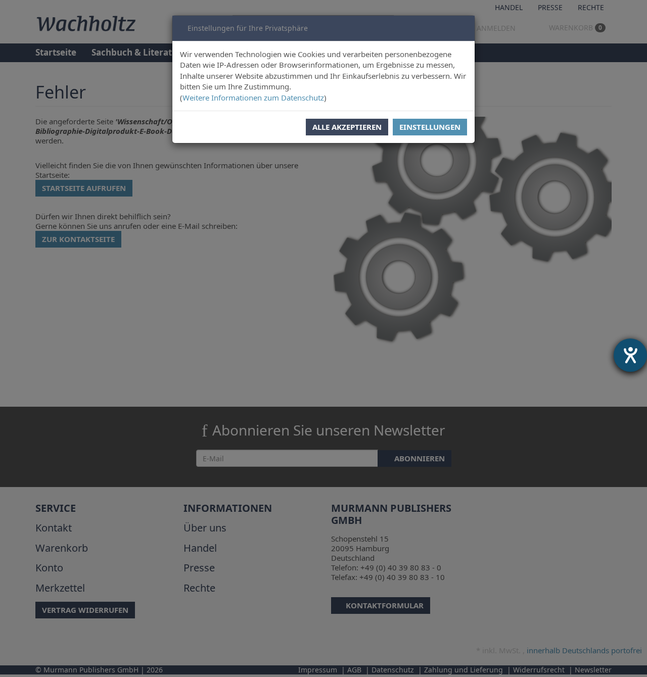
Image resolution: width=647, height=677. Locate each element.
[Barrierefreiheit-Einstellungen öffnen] (630, 355)
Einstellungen (429, 127)
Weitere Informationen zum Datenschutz (253, 97)
